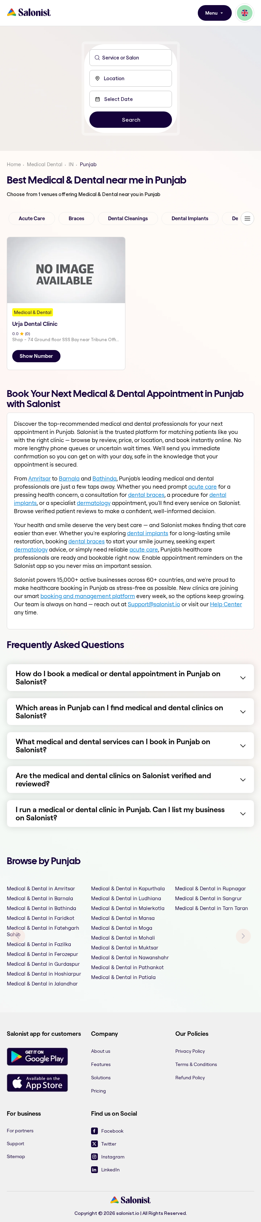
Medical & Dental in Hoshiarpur (44, 974)
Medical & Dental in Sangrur (208, 898)
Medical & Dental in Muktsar (124, 947)
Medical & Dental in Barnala (40, 898)
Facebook (112, 1131)
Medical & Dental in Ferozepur (42, 954)
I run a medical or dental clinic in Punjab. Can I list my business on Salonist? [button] (120, 813)
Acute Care (32, 218)
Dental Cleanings (128, 218)
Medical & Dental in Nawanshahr (130, 957)
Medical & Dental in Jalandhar (42, 983)
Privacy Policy (190, 1051)
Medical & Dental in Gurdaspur (43, 964)
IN (71, 164)
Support (15, 1143)
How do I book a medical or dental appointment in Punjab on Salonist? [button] (118, 677)
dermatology (93, 502)
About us (100, 1051)
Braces (76, 218)
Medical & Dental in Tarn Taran (211, 908)
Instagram (112, 1157)
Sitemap (16, 1156)
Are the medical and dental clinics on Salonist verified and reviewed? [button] (113, 779)
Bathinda (104, 478)
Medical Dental (45, 164)
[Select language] (244, 12)
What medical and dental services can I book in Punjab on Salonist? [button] (113, 745)
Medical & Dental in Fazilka (39, 944)
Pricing (98, 1091)
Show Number (36, 356)
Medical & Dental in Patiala (123, 977)
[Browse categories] (247, 218)
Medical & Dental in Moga (121, 928)
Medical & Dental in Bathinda (41, 908)
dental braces (146, 494)
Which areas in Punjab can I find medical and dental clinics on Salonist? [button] (119, 711)
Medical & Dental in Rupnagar (210, 888)
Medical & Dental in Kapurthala (128, 888)
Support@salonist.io (154, 604)
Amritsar (39, 478)
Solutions (101, 1078)
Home (14, 164)
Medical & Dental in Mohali (123, 938)
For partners (20, 1131)
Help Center (226, 604)
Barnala (69, 478)
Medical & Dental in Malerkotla (127, 908)
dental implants (147, 533)
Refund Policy (190, 1078)
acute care (202, 486)
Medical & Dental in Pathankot (127, 967)
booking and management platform (87, 595)
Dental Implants (190, 218)
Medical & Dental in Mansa (123, 918)
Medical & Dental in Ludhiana (126, 898)
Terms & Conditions (196, 1064)
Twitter (108, 1144)
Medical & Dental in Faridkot (40, 918)
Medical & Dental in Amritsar (41, 888)
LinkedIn (110, 1170)
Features (101, 1064)
